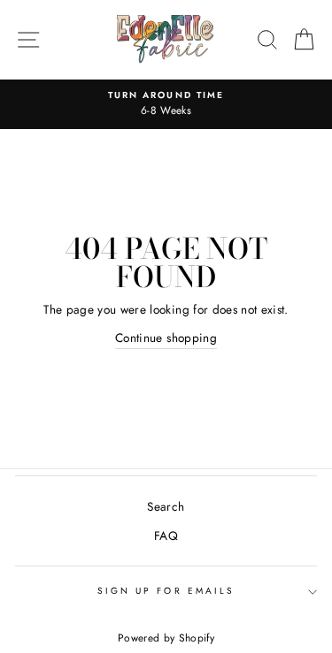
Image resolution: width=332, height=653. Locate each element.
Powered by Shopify (166, 638)
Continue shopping (166, 337)
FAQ (166, 535)
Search (165, 506)
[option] (166, 104)
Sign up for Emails (166, 590)
